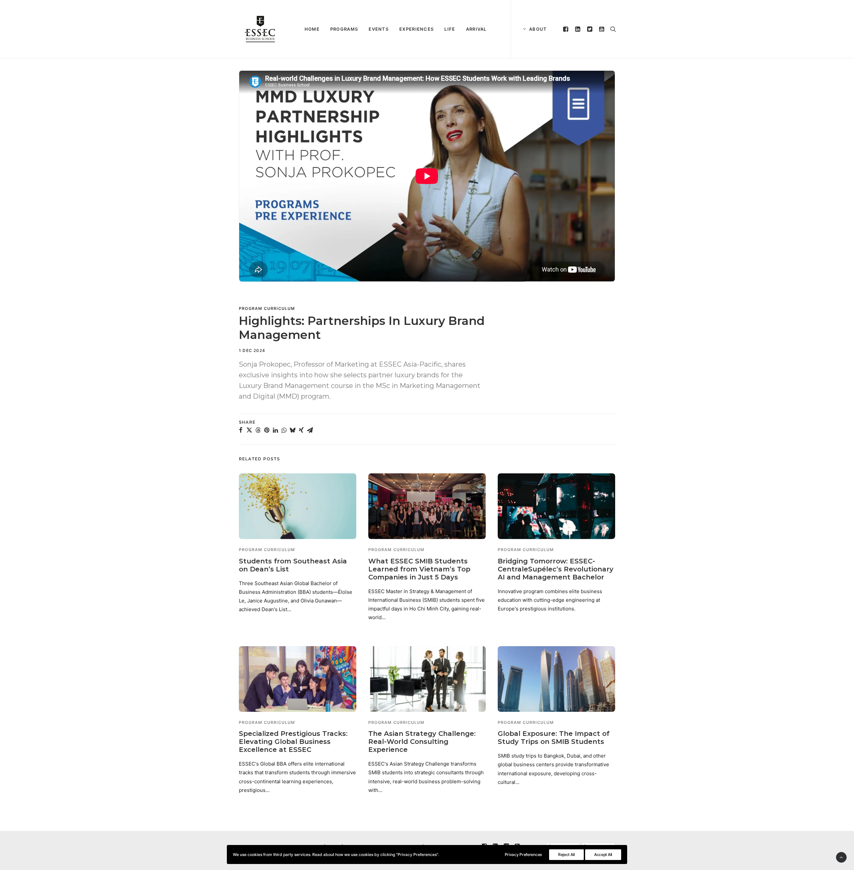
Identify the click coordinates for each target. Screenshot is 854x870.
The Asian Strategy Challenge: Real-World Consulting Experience (422, 742)
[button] (566, 29)
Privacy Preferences (523, 854)
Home (312, 29)
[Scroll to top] (841, 857)
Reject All (566, 854)
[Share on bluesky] (293, 430)
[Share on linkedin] (275, 430)
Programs (344, 29)
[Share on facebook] (241, 430)
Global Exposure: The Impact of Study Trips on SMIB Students (553, 738)
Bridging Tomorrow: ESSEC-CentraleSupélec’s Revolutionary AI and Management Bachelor (555, 569)
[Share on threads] (258, 430)
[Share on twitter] (249, 430)
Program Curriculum (267, 308)
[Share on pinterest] (267, 430)
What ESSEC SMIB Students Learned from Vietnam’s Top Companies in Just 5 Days (419, 569)
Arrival (476, 29)
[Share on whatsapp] (284, 430)
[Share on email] (310, 430)
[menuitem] (312, 29)
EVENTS (379, 29)
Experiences (416, 29)
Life (449, 29)
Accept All (603, 854)
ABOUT (538, 29)
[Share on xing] (301, 430)
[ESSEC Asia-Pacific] (260, 29)
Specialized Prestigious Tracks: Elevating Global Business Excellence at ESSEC (293, 742)
